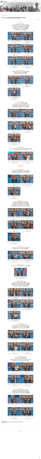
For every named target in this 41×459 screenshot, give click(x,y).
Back (20, 431)
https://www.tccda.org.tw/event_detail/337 (15, 421)
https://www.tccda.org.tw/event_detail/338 (15, 422)
